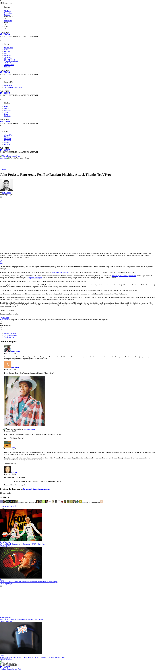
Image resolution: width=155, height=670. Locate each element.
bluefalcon (15, 367)
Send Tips (3, 158)
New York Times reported (60, 272)
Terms (6, 112)
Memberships (8, 86)
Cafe (5, 53)
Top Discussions (9, 337)
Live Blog (7, 51)
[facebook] (3, 34)
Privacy (6, 114)
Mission (6, 137)
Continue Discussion (7, 506)
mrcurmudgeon (29, 429)
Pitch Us (7, 144)
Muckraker (7, 55)
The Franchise (9, 65)
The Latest (7, 11)
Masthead (7, 139)
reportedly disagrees (35, 278)
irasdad (14, 472)
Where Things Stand (11, 61)
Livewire (3, 169)
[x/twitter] (5, 34)
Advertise (7, 110)
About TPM (8, 135)
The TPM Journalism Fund (13, 87)
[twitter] (5, 667)
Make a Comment (10, 333)
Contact (6, 108)
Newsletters (8, 13)
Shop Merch (8, 21)
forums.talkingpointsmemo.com (37, 489)
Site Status (7, 116)
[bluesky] (1, 34)
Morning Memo (9, 59)
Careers (6, 142)
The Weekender (9, 63)
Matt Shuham (6, 193)
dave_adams (15, 351)
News (6, 49)
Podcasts (7, 15)
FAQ (6, 106)
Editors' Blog (8, 48)
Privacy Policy (17, 669)
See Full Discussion (10, 335)
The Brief (7, 57)
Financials (7, 141)
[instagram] (7, 34)
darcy (13, 447)
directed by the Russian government (124, 276)
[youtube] (9, 34)
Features (7, 67)
